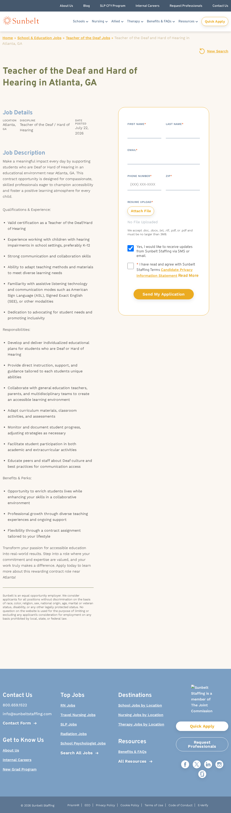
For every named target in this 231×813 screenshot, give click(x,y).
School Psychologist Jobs (83, 743)
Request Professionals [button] (186, 6)
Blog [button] (86, 6)
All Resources (132, 761)
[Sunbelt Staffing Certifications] (202, 703)
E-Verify (203, 805)
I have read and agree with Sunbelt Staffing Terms (167, 270)
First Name (136, 124)
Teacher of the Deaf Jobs (88, 38)
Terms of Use (154, 805)
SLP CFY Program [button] (112, 6)
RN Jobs (67, 705)
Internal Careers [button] (147, 6)
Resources (186, 21)
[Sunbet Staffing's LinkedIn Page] (208, 764)
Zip (169, 176)
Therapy (133, 21)
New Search (217, 51)
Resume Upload (140, 202)
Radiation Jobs (73, 734)
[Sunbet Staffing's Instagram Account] (219, 764)
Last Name (174, 124)
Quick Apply (215, 21)
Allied (115, 21)
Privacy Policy (105, 805)
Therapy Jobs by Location (141, 724)
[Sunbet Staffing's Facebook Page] (185, 764)
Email (132, 150)
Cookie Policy (129, 805)
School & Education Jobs (39, 38)
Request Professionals (202, 744)
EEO (87, 805)
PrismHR (73, 805)
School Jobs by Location (140, 705)
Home (7, 38)
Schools (79, 21)
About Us (11, 750)
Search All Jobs (76, 752)
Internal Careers (17, 760)
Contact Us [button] (220, 6)
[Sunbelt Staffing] (21, 21)
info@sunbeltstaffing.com (27, 714)
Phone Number (139, 176)
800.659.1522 (15, 705)
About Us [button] (66, 6)
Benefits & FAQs (159, 21)
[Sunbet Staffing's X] (197, 764)
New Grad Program (20, 769)
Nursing (98, 21)
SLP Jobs (68, 724)
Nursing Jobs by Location (140, 715)
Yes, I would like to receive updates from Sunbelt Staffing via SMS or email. (164, 251)
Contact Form (17, 723)
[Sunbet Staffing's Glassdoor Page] (202, 774)
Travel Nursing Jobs (77, 715)
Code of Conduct (180, 805)
